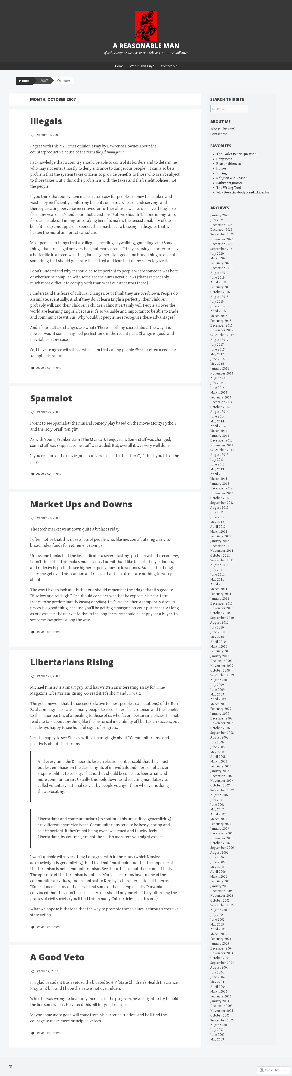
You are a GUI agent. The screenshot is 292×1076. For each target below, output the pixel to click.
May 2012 (217, 522)
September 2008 (222, 733)
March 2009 (218, 704)
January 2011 (219, 599)
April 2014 (218, 426)
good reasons (115, 1004)
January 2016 (219, 369)
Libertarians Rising (72, 662)
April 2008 (218, 757)
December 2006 (221, 833)
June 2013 (217, 464)
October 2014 (220, 407)
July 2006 (217, 857)
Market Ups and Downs (81, 504)
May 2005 (217, 925)
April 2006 (218, 872)
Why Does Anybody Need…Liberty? (242, 192)
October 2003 (220, 1016)
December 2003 (221, 1006)
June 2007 (217, 805)
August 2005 (219, 910)
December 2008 (221, 718)
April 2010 (218, 642)
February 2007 (220, 824)
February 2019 (220, 287)
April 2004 (218, 987)
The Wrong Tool (228, 188)
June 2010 (217, 632)
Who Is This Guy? (142, 66)
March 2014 (218, 431)
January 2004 (219, 1001)
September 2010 (222, 618)
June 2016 (217, 359)
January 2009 (219, 714)
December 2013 (221, 440)
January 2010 (219, 656)
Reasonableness (228, 164)
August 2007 (219, 795)
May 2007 (217, 809)
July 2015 (217, 383)
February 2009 (220, 709)
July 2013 (217, 460)
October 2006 (220, 843)
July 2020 (217, 254)
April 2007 (218, 814)
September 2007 (222, 790)
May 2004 (217, 982)
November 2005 (221, 896)
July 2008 (217, 742)
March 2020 (218, 258)
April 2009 (218, 699)
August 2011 (219, 565)
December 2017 (221, 326)
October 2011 (220, 556)
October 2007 (220, 785)
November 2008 (221, 723)
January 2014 (219, 436)
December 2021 (221, 244)
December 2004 (221, 949)
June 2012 (217, 517)
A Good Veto (57, 957)
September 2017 (222, 335)
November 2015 (221, 374)
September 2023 (222, 234)
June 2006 (217, 862)
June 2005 (217, 920)
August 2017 (219, 340)
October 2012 (220, 498)
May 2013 (217, 469)
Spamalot (51, 398)
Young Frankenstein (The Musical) (74, 439)
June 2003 (217, 1035)
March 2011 (218, 589)
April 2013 (218, 474)
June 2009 (217, 690)
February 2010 (220, 651)
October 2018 (220, 292)
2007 (44, 80)
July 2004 (217, 972)
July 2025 (217, 220)
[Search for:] (229, 109)
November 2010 (221, 608)
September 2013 (222, 450)
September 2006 (222, 848)
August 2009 (219, 680)
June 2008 (217, 747)
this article (118, 868)
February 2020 (220, 263)
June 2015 (217, 388)
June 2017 (217, 350)
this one (149, 898)
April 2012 (218, 527)
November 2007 (221, 781)
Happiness (224, 159)
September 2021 (222, 249)
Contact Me (169, 66)
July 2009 (217, 685)
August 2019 (219, 273)
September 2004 (222, 963)
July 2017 (217, 345)
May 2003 (217, 1039)
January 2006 (219, 886)
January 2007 (219, 829)
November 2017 (221, 330)
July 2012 (217, 512)
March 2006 (218, 877)
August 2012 (219, 508)
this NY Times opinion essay (76, 146)
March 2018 (218, 316)
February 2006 (220, 881)
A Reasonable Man (146, 45)
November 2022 (221, 239)
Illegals (46, 121)
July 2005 (217, 915)
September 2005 (222, 905)
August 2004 (219, 968)
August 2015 (219, 378)
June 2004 (217, 977)
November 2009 (221, 666)
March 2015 (218, 393)
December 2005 (221, 891)
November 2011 (221, 551)
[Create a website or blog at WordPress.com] (10, 1066)
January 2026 (219, 215)
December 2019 (221, 268)
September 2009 (222, 675)
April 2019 (218, 282)
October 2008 (220, 728)
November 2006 (221, 838)
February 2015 (220, 397)
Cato (116, 898)
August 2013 (219, 455)
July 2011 (217, 570)
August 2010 (219, 623)
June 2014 (217, 417)
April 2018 (218, 311)
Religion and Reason (232, 178)
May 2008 (217, 752)
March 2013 (218, 479)
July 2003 (217, 1030)
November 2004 (221, 953)
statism (94, 874)
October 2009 (220, 671)
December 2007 (221, 776)
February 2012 (220, 536)
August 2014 (219, 412)
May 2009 (217, 695)
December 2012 (221, 488)
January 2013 (219, 484)
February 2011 (220, 594)
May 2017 (217, 354)
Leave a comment (48, 368)
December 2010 (221, 604)
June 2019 (217, 278)
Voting (221, 173)
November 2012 (221, 493)
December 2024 (221, 225)
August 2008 (219, 738)
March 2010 (218, 647)
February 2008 (220, 766)
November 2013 (221, 445)
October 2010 (220, 613)
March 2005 (218, 934)
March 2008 (218, 761)
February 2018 (220, 321)
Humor (221, 168)
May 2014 (217, 421)
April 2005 (218, 929)
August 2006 (219, 853)
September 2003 (222, 1020)
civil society (58, 898)
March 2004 (218, 992)
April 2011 (218, 584)
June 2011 (217, 575)
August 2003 (219, 1025)
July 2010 (217, 628)
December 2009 (221, 661)
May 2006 (217, 867)
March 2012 (218, 532)
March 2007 (218, 819)
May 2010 (217, 637)
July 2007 (217, 800)
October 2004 (220, 958)
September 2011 (222, 560)
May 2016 (217, 364)
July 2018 (217, 302)
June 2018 (217, 306)
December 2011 (221, 546)
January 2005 (219, 944)
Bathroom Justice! (229, 183)
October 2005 (220, 901)
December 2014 (221, 402)
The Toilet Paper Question (236, 154)
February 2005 (220, 939)
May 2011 (217, 580)
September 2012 (222, 503)
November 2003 (221, 1011)
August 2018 (219, 297)
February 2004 (220, 996)
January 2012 (219, 541)
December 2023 (221, 230)
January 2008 (219, 771)
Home (119, 66)
